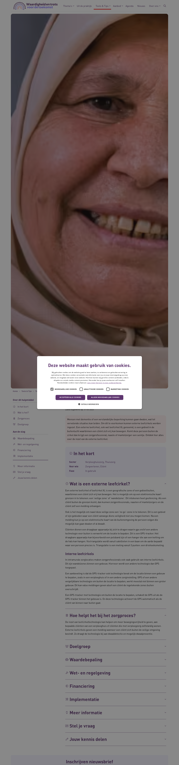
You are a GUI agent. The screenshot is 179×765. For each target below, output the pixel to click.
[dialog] (89, 382)
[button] (89, 404)
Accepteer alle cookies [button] (70, 397)
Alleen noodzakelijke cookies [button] (105, 397)
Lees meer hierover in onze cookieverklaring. (104, 383)
